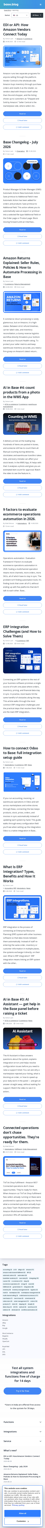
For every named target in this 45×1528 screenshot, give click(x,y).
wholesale (16, 1310)
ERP (27, 641)
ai (14, 1269)
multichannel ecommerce (28, 1295)
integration (28, 1287)
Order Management (30, 1149)
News (30, 765)
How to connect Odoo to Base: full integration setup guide (22, 753)
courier (6, 1281)
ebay (26, 1281)
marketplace (14, 1292)
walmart (22, 1307)
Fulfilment (18, 1149)
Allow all (22, 1513)
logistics (34, 1290)
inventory (7, 1290)
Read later (23, 120)
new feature (7, 1298)
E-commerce (27, 39)
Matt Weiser (9, 523)
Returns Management (22, 284)
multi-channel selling (10, 1295)
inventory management (20, 1290)
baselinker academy (10, 1278)
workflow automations (29, 1310)
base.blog (7, 10)
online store (7, 1301)
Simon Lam (9, 39)
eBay (4, 1323)
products (6, 1304)
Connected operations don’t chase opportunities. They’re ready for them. (21, 1134)
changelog (34, 1278)
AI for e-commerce (11, 404)
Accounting (9, 888)
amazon (30, 1269)
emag (24, 1284)
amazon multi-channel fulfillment (14, 1272)
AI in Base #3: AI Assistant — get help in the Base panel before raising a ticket (21, 1006)
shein (14, 1304)
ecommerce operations (11, 1284)
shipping (22, 1304)
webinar (6, 1310)
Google (4, 1328)
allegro (21, 1269)
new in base (18, 1298)
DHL (3, 1352)
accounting (7, 1269)
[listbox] (20, 15)
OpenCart (5, 1341)
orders (33, 1301)
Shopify (4, 1339)
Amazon (20, 39)
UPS (3, 1349)
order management (21, 1301)
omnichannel (30, 1298)
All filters (36, 15)
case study (23, 1278)
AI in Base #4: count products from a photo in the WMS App (21, 392)
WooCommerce (7, 1333)
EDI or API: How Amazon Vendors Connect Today (16, 29)
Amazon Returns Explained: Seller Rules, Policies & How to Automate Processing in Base (22, 267)
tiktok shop (7, 1307)
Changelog (20, 151)
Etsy (3, 1325)
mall (5, 1292)
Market (7, 15)
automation (22, 1275)
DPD (3, 1355)
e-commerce (17, 1281)
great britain (17, 1287)
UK (15, 1307)
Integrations (21, 888)
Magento (5, 1336)
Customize (21, 1521)
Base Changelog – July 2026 (20, 144)
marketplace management (30, 1292)
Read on (22, 114)
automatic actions (9, 1275)
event (31, 1284)
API (29, 1272)
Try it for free (22, 1391)
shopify (31, 1304)
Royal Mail (5, 1346)
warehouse (32, 1307)
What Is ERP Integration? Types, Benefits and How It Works (19, 874)
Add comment (23, 127)
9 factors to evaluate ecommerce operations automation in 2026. (22, 514)
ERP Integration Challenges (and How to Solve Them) (22, 631)
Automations (22, 523)
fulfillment (7, 1287)
